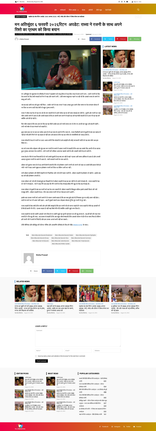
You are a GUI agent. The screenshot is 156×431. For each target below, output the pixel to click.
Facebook (105, 426)
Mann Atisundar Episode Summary (81, 238)
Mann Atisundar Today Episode (80, 241)
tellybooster (78, 225)
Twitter (128, 426)
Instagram (117, 426)
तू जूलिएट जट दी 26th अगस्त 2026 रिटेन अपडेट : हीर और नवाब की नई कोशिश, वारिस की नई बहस (57, 17)
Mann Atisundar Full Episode (41, 241)
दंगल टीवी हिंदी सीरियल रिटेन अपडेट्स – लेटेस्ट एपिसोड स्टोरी (30, 34)
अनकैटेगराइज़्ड (117, 82)
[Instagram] (121, 1)
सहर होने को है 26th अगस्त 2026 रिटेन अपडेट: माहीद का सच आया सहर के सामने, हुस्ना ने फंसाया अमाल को (124, 86)
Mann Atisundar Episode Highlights (86, 235)
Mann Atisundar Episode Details (64, 235)
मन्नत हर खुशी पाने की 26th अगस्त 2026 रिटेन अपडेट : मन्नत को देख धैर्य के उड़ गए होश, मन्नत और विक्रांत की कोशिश (118, 74)
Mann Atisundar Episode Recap (40, 238)
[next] (140, 16)
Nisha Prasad (24, 39)
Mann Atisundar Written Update (61, 243)
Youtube (138, 426)
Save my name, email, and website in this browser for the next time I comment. (61, 356)
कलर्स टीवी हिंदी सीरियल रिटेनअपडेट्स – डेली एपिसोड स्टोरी (115, 69)
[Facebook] (119, 1)
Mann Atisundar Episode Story (60, 238)
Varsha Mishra (107, 78)
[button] (138, 9)
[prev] (136, 16)
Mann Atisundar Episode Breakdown (42, 235)
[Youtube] (127, 1)
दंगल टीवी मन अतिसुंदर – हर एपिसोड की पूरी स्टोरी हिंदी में (59, 34)
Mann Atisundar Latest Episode (60, 241)
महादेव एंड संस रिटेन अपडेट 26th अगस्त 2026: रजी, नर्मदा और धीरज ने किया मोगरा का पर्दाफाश (124, 99)
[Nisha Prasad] (17, 39)
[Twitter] (124, 1)
